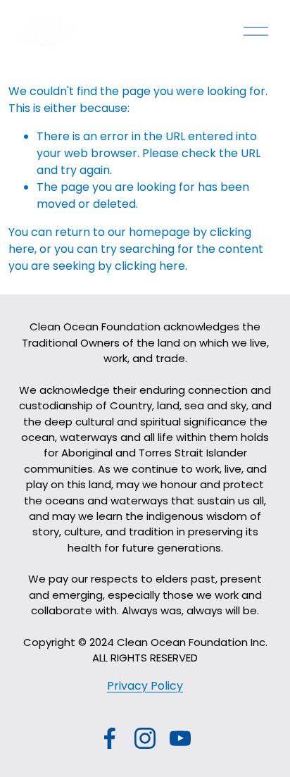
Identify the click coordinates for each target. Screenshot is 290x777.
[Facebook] (110, 738)
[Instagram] (145, 738)
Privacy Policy (145, 686)
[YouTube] (180, 738)
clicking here (150, 266)
